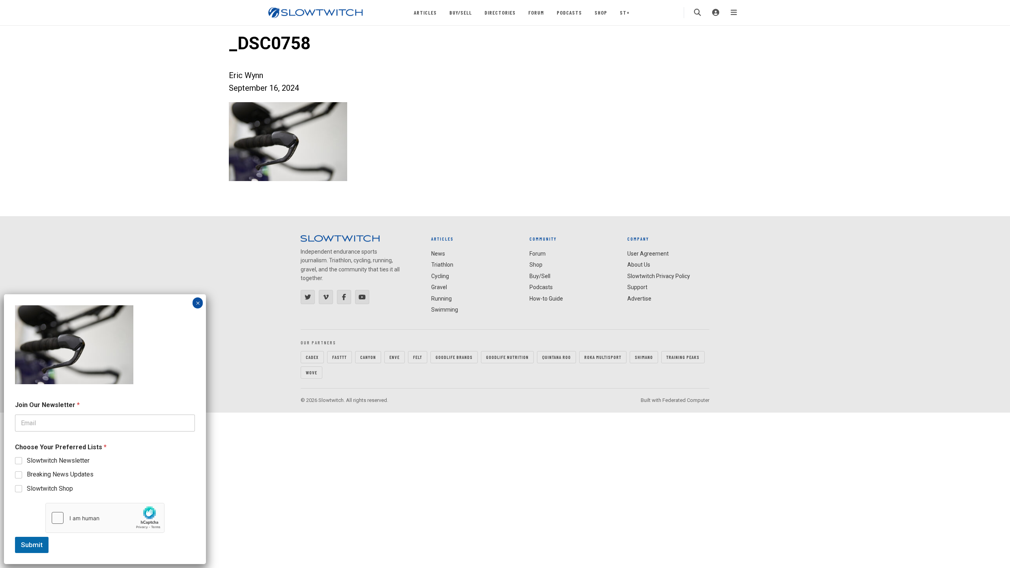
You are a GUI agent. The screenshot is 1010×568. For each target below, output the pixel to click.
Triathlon (442, 265)
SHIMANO (644, 357)
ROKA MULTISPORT (602, 357)
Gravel (439, 287)
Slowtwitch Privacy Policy (658, 276)
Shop (601, 12)
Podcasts (569, 12)
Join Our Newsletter (47, 405)
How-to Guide (546, 298)
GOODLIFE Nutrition (507, 357)
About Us (638, 265)
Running (441, 298)
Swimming (444, 309)
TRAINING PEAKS (683, 357)
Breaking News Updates (60, 474)
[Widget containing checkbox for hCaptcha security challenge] (105, 518)
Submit (32, 545)
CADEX (312, 357)
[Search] (697, 13)
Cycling (440, 276)
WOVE (311, 372)
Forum (536, 12)
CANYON (368, 357)
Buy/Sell (460, 12)
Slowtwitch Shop (50, 488)
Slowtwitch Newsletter (58, 460)
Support (637, 287)
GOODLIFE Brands (454, 357)
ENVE (394, 357)
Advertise (639, 298)
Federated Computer (685, 400)
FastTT (339, 357)
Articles (425, 12)
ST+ (625, 12)
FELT (417, 357)
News (438, 253)
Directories (500, 12)
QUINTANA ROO (556, 357)
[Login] (716, 13)
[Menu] (734, 13)
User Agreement (648, 253)
